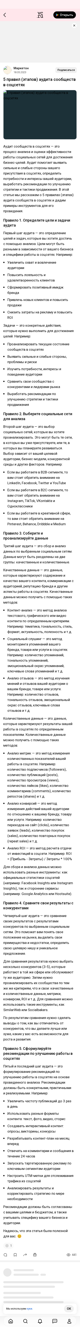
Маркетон (21, 68)
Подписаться (66, 70)
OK (69, 1309)
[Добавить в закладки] (15, 1255)
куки (29, 1308)
